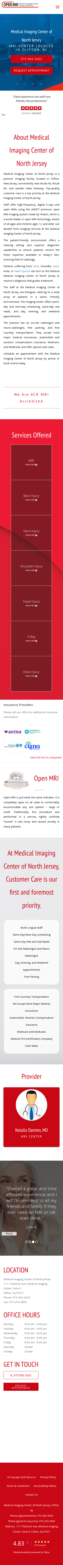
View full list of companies (46, 757)
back (55, 266)
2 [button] (30, 1242)
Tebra (47, 1552)
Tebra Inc (31, 1477)
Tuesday (25, 1328)
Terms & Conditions (18, 1486)
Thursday (25, 1337)
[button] (57, 7)
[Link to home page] (26, 4)
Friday (25, 1342)
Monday (25, 1324)
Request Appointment (21, 1386)
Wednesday (25, 1333)
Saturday (18, 1347)
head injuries (22, 271)
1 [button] (26, 1242)
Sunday (18, 1351)
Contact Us (31, 1494)
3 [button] (33, 1242)
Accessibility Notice (45, 1486)
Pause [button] (3, 115)
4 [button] (36, 1242)
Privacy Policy (48, 1477)
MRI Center (31, 1136)
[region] (31, 1204)
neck (36, 266)
